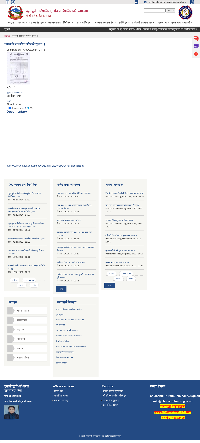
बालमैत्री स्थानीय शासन (143, 22)
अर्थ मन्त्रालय (60, 325)
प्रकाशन (162, 22)
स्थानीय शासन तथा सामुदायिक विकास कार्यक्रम (71, 347)
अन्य (61, 289)
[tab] (27, 310)
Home (7, 36)
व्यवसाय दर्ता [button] (22, 320)
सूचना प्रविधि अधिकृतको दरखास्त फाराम (120, 250)
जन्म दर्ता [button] (20, 348)
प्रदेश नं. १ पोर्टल (61, 363)
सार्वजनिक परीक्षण (110, 405)
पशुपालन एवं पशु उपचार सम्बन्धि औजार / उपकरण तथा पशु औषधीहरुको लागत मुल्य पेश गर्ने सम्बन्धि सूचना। (149, 29)
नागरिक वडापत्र (61, 400)
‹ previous (29, 280)
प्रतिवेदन (123, 22)
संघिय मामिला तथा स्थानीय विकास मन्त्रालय (70, 320)
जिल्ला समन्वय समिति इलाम (64, 357)
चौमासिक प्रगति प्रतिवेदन (114, 395)
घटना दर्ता (58, 391)
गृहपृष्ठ (11, 22)
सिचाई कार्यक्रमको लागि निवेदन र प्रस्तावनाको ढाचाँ (124, 193)
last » (33, 285)
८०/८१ (9, 101)
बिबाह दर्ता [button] (21, 339)
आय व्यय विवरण (82, 22)
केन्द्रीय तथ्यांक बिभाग (63, 341)
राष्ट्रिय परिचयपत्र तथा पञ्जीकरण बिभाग (69, 336)
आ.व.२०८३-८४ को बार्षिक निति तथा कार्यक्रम (73, 193)
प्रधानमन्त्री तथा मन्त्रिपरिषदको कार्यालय (69, 309)
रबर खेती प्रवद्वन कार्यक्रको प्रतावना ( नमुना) (122, 205)
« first (14, 280)
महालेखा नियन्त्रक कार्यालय (64, 352)
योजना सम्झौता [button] (23, 310)
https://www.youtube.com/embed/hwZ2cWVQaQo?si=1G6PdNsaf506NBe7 (45, 165)
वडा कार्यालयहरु (36, 22)
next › (21, 285)
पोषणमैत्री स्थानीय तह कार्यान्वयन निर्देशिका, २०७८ (26, 238)
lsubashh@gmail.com (20, 401)
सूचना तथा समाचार (15, 92)
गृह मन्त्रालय (60, 315)
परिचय (21, 22)
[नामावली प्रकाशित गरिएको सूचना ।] (18, 68)
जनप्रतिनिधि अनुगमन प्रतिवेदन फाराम (119, 220)
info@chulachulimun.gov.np (172, 401)
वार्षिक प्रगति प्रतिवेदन (113, 391)
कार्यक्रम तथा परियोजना (59, 22)
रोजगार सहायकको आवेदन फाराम (117, 262)
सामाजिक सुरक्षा (61, 395)
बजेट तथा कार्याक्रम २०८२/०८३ (69, 220)
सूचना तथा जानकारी (180, 22)
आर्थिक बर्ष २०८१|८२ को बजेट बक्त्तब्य (71, 262)
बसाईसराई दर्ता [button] (23, 357)
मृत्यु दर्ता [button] (20, 329)
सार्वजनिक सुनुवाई (111, 400)
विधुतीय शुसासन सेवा (104, 22)
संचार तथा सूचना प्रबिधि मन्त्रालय (67, 330)
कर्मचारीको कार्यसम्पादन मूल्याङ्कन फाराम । (121, 235)
